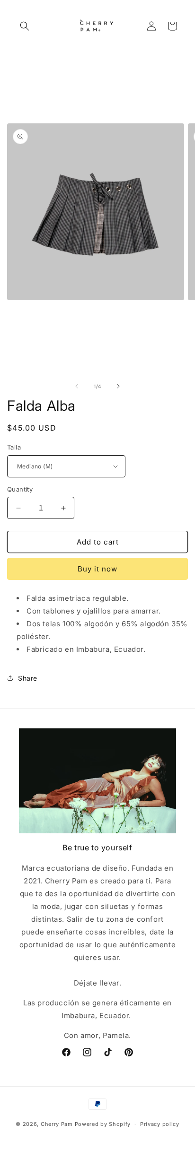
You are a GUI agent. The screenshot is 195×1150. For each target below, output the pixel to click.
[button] (24, 26)
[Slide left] (76, 386)
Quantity (20, 489)
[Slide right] (118, 386)
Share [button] (27, 678)
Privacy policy (159, 1124)
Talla (14, 447)
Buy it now (97, 568)
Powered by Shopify (103, 1124)
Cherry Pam (57, 1124)
